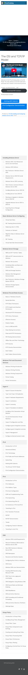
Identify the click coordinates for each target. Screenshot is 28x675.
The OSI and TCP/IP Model (13, 467)
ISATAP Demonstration (12, 518)
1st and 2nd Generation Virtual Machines (14, 417)
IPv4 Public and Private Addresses (15, 456)
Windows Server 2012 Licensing (14, 181)
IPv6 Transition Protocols (12, 512)
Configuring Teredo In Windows (14, 525)
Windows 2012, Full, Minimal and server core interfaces (14, 162)
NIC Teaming (9, 239)
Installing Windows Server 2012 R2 (15, 190)
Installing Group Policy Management (15, 620)
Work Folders (9, 351)
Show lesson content (7, 94)
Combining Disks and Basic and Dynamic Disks (14, 266)
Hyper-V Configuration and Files (14, 422)
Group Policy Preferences (13, 639)
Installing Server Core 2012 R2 (14, 193)
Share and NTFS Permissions (13, 333)
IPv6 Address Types (11, 487)
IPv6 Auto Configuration (12, 491)
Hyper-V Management (12, 432)
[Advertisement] (14, 21)
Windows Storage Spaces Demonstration (12, 285)
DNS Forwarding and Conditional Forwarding (14, 598)
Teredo (7, 522)
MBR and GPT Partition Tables (14, 252)
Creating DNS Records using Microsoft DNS (13, 572)
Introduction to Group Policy (13, 616)
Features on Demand (11, 230)
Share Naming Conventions (13, 330)
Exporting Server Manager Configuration (13, 209)
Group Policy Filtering (11, 642)
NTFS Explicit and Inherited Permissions (13, 308)
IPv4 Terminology (10, 453)
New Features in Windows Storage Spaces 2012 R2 (15, 280)
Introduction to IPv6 (11, 480)
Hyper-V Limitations (11, 401)
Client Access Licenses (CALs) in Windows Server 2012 (14, 186)
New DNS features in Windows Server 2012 (14, 549)
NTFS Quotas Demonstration (13, 347)
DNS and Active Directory (13, 594)
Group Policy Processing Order (14, 635)
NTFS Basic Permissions (12, 303)
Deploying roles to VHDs (12, 227)
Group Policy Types (11, 623)
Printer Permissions (11, 380)
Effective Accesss (11, 319)
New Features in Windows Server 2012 (15, 171)
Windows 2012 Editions (12, 167)
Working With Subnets (11, 101)
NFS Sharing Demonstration (13, 337)
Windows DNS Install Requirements (15, 539)
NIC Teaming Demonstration (13, 223)
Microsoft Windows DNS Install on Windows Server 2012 (15, 543)
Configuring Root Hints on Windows (15, 560)
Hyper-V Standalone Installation (14, 408)
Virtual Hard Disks (10, 220)
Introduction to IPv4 (11, 446)
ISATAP (7, 515)
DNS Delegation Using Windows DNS (16, 581)
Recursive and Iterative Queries (14, 557)
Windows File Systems (12, 261)
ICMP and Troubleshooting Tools (14, 494)
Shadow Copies (10, 323)
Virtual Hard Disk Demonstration (14, 242)
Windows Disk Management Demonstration (13, 275)
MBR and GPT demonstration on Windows (14, 257)
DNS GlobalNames (10, 590)
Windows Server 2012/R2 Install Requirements (14, 177)
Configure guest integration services (16, 425)
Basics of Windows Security (13, 296)
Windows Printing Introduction (14, 366)
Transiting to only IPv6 (12, 529)
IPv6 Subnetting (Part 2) (12, 501)
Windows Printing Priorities (13, 370)
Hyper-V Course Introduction (13, 390)
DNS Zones (9, 564)
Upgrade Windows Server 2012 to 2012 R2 (15, 203)
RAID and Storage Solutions (13, 270)
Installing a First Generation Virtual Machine (15, 412)
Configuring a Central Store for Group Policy (16, 647)
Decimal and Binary (11, 449)
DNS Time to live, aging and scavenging (13, 577)
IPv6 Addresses (10, 484)
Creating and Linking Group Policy (15, 632)
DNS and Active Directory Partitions (15, 603)
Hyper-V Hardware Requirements (15, 397)
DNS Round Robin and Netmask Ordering (14, 586)
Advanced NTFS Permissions (13, 312)
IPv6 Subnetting (10, 498)
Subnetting (9, 460)
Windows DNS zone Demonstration (15, 567)
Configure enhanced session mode (15, 436)
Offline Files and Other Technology (15, 340)
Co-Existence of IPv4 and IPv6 (14, 505)
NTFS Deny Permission (12, 316)
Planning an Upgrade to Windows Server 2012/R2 (14, 198)
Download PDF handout (14, 90)
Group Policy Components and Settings (14, 628)
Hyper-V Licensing (11, 404)
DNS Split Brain (10, 606)
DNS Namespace (10, 553)
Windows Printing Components (14, 373)
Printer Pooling (10, 377)
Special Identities (10, 300)
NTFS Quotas (9, 344)
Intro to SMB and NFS (11, 326)
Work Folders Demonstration (13, 354)
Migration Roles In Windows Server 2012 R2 (15, 235)
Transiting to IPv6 (10, 508)
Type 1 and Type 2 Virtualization (14, 394)
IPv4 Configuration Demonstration (15, 470)
